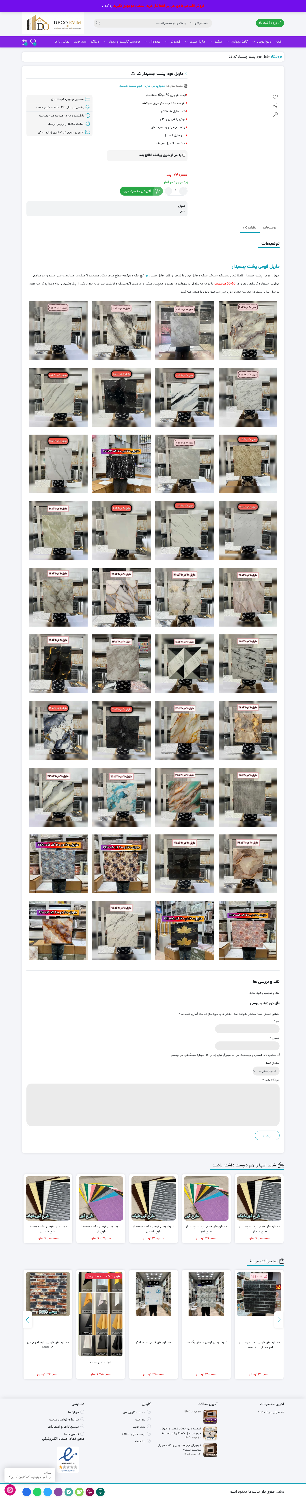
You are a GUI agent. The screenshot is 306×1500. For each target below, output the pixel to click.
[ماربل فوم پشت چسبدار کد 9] (48, 1294)
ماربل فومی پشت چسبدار (256, 266)
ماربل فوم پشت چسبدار (134, 86)
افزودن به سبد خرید (137, 191)
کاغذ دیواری (239, 41)
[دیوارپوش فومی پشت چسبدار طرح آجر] (259, 1198)
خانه (279, 41)
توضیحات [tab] (269, 228)
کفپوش (174, 41)
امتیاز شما (273, 1063)
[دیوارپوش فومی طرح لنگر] (206, 1294)
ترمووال (154, 41)
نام (277, 1021)
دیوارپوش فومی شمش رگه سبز (259, 1342)
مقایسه (140, 1441)
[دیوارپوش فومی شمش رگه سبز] (259, 1294)
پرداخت (140, 1419)
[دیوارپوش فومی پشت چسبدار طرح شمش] (206, 1198)
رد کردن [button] (107, 5)
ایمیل (274, 1038)
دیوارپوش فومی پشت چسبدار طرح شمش (206, 1229)
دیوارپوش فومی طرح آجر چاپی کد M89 (101, 1345)
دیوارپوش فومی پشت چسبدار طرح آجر (259, 1229)
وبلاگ (95, 41)
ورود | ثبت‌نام (268, 22)
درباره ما (73, 1412)
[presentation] (278, 1319)
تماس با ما (62, 41)
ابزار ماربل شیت (153, 1362)
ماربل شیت (197, 41)
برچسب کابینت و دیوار (124, 41)
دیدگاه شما (271, 1080)
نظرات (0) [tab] (249, 228)
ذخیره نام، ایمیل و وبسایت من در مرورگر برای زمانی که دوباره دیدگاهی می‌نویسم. (223, 1055)
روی (147, 275)
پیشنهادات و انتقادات (63, 1426)
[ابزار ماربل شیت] (153, 1314)
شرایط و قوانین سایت (64, 1419)
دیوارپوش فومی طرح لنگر (206, 1342)
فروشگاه (276, 56)
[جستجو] (98, 23)
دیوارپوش (263, 41)
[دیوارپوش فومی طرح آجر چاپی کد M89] (101, 1294)
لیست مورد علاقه (133, 1434)
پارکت (217, 41)
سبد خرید (80, 41)
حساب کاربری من (134, 1412)
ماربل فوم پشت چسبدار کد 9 (48, 1342)
